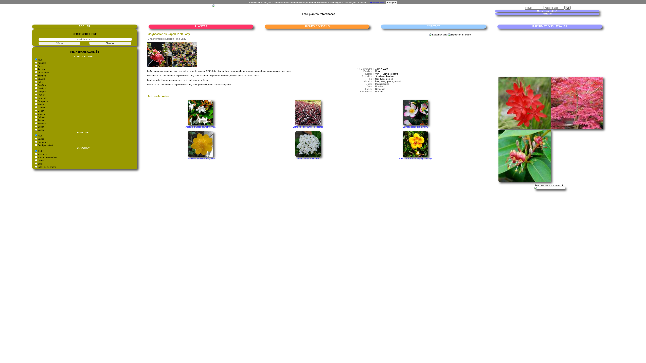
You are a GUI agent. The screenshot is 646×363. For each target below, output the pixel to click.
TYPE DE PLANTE (83, 56)
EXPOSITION (83, 148)
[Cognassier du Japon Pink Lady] (159, 66)
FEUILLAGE (83, 132)
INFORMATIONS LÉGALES (549, 26)
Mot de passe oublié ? (547, 11)
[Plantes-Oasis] (549, 188)
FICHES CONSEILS (317, 26)
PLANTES (201, 26)
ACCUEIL (85, 26)
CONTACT (433, 26)
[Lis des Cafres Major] (524, 128)
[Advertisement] (551, 52)
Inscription (547, 14)
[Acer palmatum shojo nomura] (577, 128)
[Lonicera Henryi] (524, 181)
